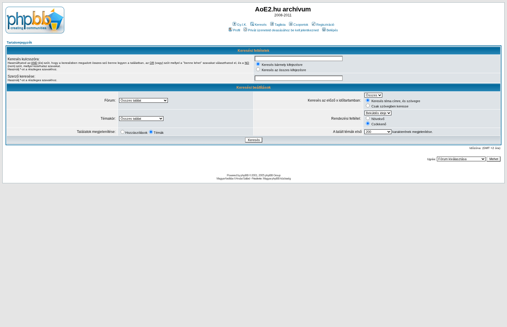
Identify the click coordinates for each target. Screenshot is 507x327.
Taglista (280, 24)
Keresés (261, 24)
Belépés (332, 30)
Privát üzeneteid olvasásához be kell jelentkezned (283, 30)
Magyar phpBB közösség (277, 178)
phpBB (245, 175)
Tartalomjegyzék (19, 42)
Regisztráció (325, 24)
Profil (236, 30)
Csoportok (300, 24)
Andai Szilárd (243, 178)
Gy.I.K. (242, 24)
